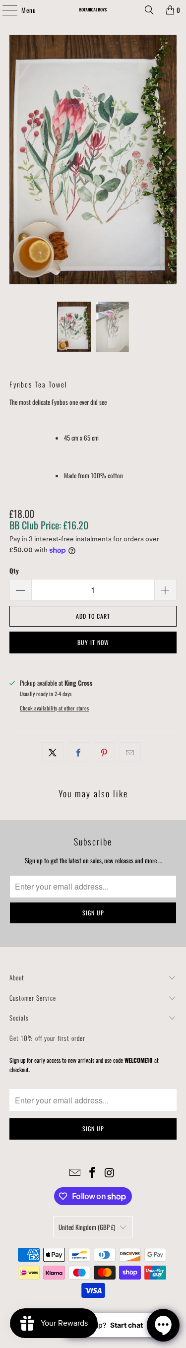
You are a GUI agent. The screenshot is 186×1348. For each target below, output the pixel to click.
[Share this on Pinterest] (104, 752)
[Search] (149, 10)
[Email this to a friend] (130, 752)
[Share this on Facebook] (78, 752)
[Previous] (17, 161)
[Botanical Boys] (93, 10)
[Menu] (4, 10)
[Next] (169, 161)
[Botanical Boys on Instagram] (109, 1172)
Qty (14, 571)
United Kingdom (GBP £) (87, 1227)
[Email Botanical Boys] (75, 1172)
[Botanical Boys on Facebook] (92, 1172)
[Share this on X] (52, 752)
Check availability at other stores (54, 708)
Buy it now (93, 642)
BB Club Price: (48, 524)
